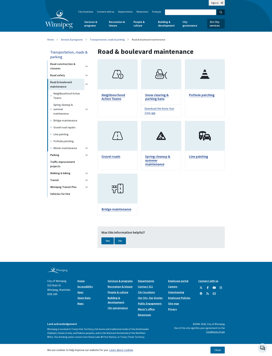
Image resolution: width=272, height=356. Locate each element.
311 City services (215, 23)
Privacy (172, 309)
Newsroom (142, 11)
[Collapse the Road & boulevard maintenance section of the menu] (86, 84)
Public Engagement (150, 303)
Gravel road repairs (64, 127)
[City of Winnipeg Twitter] (201, 287)
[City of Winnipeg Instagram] (221, 287)
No (120, 240)
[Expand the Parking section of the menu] (86, 155)
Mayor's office (146, 309)
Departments (125, 11)
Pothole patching (63, 141)
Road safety (57, 75)
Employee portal (178, 281)
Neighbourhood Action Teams (66, 96)
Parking (54, 155)
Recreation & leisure (117, 23)
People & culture (139, 23)
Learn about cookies (121, 350)
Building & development (166, 23)
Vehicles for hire (60, 194)
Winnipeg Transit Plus (63, 187)
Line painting (60, 134)
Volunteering (176, 292)
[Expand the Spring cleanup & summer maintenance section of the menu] (86, 109)
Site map (173, 303)
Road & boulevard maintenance (61, 84)
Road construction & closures (62, 66)
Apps (80, 292)
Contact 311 (145, 286)
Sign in (214, 2)
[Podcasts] (201, 293)
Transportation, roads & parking (107, 39)
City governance (190, 23)
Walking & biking (60, 173)
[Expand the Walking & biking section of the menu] (86, 173)
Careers (172, 286)
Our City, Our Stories (150, 298)
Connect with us (105, 11)
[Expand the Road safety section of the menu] (86, 75)
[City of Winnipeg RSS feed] (207, 293)
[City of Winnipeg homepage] (57, 272)
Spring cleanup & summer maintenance (63, 109)
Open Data (84, 298)
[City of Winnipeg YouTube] (214, 287)
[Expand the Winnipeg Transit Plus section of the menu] (86, 187)
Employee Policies (179, 298)
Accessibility (85, 286)
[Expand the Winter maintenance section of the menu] (86, 148)
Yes (107, 240)
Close (217, 350)
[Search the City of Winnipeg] (221, 12)
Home (50, 39)
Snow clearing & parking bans (157, 97)
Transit (54, 180)
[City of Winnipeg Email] (214, 293)
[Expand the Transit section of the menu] (86, 180)
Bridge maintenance (65, 120)
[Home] (59, 19)
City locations (85, 11)
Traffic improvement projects (62, 164)
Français (156, 11)
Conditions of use (215, 331)
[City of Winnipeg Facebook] (207, 287)
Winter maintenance (65, 148)
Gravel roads (111, 156)
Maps (80, 303)
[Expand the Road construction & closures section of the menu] (86, 66)
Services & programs (90, 23)
